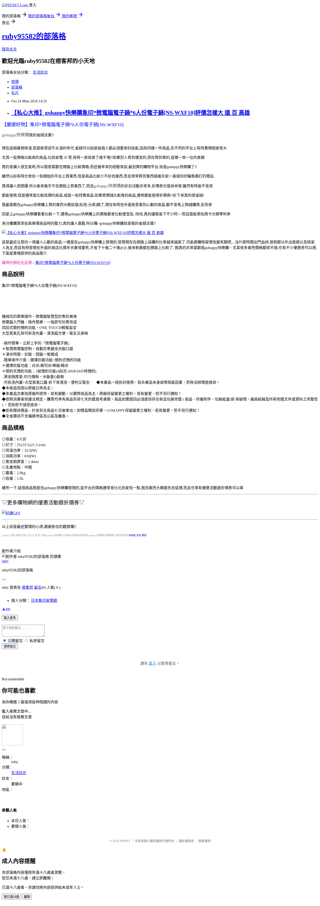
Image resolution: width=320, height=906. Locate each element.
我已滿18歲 (11, 897)
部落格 (16, 87)
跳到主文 (9, 49)
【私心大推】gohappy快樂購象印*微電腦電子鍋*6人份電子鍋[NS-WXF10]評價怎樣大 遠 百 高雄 (130, 113)
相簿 (15, 82)
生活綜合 (40, 72)
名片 (15, 93)
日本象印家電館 (44, 601)
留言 (37, 587)
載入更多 (10, 618)
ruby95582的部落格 (34, 36)
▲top (6, 609)
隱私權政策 (186, 841)
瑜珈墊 (132, 535)
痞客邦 (27, 587)
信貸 (138, 535)
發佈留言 (10, 646)
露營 (144, 535)
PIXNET (125, 841)
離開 (27, 897)
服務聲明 (204, 841)
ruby (5, 561)
